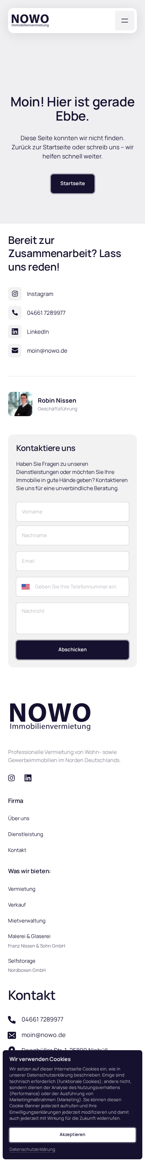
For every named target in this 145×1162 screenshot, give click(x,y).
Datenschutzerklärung (32, 1149)
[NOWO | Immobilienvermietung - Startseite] (30, 20)
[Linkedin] (30, 778)
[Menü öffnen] (124, 20)
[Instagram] (14, 778)
